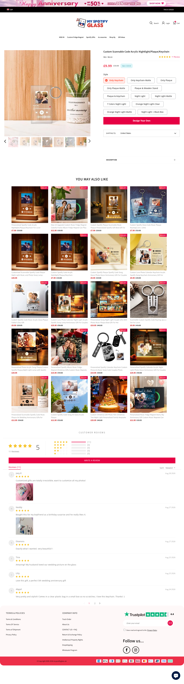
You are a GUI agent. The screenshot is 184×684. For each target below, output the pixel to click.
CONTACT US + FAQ (69, 626)
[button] (154, 23)
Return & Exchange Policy (72, 631)
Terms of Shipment (13, 626)
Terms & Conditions (13, 616)
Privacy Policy (11, 631)
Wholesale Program (69, 646)
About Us (65, 621)
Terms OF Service (12, 621)
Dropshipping (67, 641)
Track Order (66, 616)
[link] (75, 37)
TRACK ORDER (168, 9)
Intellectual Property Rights (72, 636)
